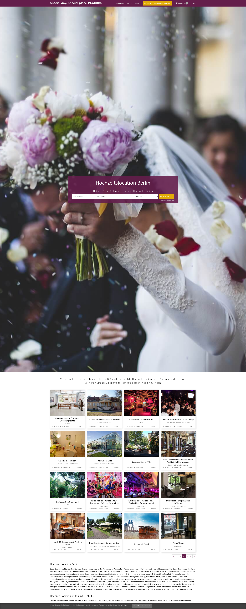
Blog (137, 3)
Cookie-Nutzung (123, 605)
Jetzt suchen (167, 196)
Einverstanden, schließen (142, 606)
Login (194, 3)
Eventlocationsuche (124, 3)
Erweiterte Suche (168, 200)
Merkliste (182, 3)
